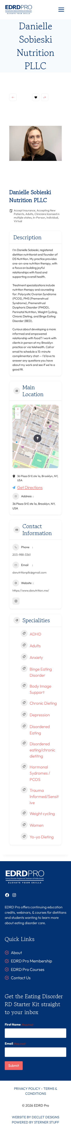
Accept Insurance (24, 210)
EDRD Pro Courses (27, 969)
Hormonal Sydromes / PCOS (40, 773)
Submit (13, 1065)
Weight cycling (42, 813)
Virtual (18, 221)
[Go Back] (13, 97)
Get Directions (30, 487)
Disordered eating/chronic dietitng (42, 750)
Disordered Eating (40, 729)
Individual (52, 217)
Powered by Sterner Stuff (35, 1122)
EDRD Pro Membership (31, 960)
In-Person (39, 217)
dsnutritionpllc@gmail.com (29, 572)
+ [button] (18, 409)
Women (36, 825)
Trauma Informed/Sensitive (44, 796)
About (16, 952)
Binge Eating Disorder (41, 672)
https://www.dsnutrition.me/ (30, 590)
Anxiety (36, 657)
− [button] (18, 414)
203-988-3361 (21, 554)
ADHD (35, 634)
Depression (40, 714)
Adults (29, 214)
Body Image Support (40, 689)
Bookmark (35, 97)
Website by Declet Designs (35, 1117)
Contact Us (21, 977)
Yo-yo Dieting (42, 836)
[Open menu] (61, 9)
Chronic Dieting (43, 703)
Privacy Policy (27, 1088)
